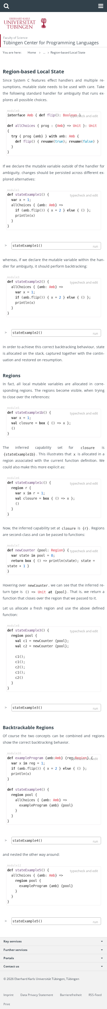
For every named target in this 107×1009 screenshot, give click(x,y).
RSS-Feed (95, 995)
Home (32, 52)
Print (6, 1004)
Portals (8, 958)
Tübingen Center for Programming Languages (51, 43)
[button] (6, 6)
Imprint (8, 995)
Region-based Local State (68, 52)
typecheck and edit (84, 116)
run (95, 246)
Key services (12, 941)
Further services (15, 950)
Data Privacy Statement (36, 995)
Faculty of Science (15, 38)
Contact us (11, 966)
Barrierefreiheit (71, 995)
